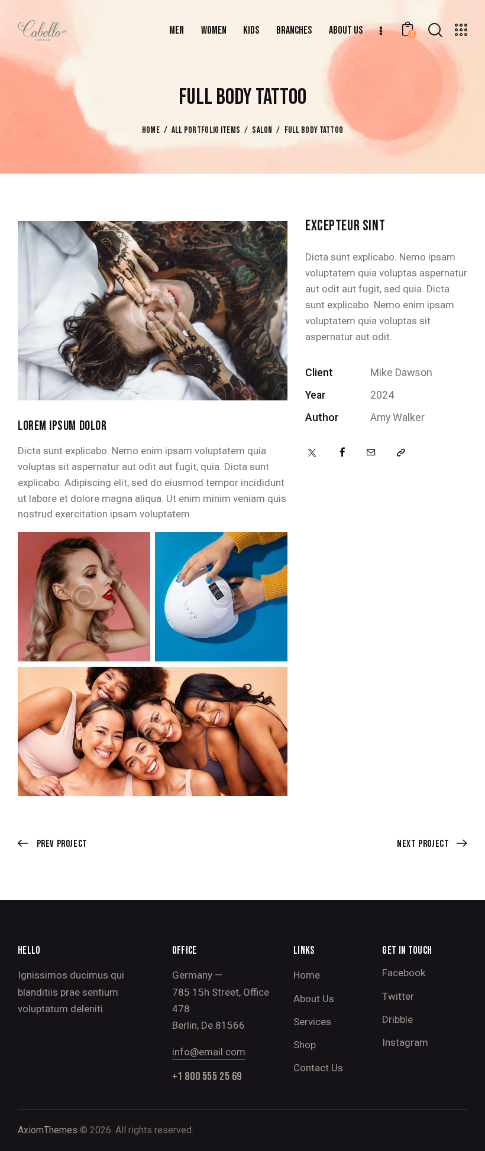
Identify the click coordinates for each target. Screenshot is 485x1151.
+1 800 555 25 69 (207, 1076)
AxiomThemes (47, 1130)
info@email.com (208, 1052)
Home (151, 130)
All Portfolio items (206, 130)
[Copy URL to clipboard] (401, 453)
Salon (262, 130)
